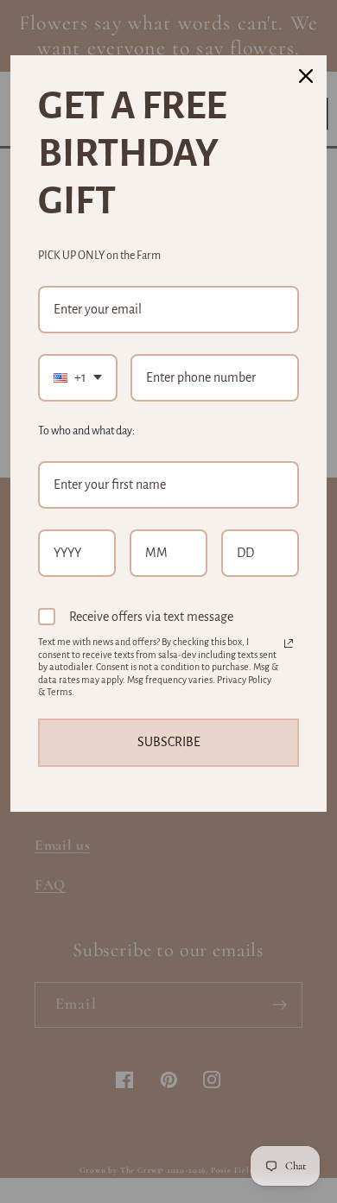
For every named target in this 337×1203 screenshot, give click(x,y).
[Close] (306, 76)
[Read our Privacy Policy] (288, 643)
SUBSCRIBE (168, 742)
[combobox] (78, 378)
